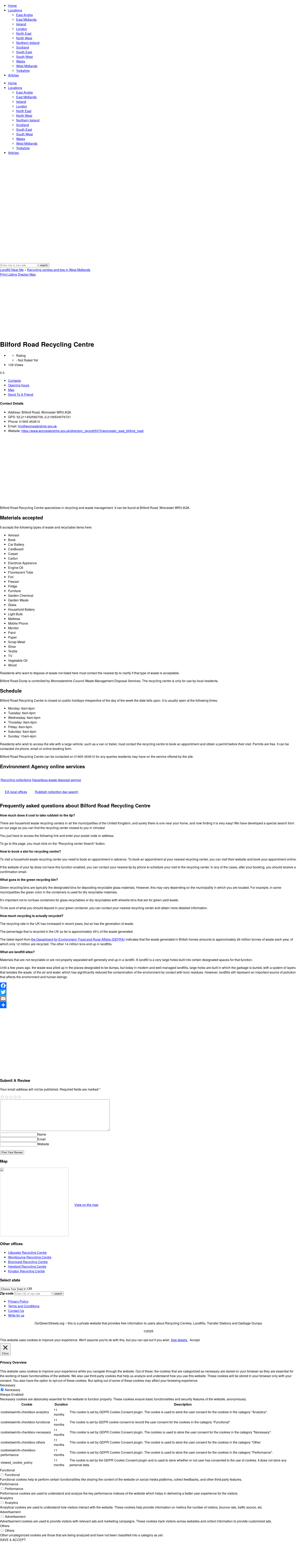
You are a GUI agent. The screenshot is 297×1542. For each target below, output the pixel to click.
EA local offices (16, 791)
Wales (20, 61)
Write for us (16, 1315)
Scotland (22, 47)
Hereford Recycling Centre (27, 1266)
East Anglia (24, 15)
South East (24, 52)
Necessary (12, 1389)
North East (23, 33)
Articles (13, 75)
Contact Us (16, 1310)
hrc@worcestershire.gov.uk (37, 426)
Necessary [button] (7, 1385)
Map (11, 389)
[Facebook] (148, 985)
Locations (15, 10)
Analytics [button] (6, 1498)
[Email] (148, 998)
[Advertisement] (148, 307)
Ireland (21, 24)
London (21, 28)
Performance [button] (9, 1484)
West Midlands (26, 66)
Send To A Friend (20, 394)
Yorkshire (23, 70)
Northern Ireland (27, 42)
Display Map (27, 274)
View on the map (86, 1204)
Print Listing (8, 274)
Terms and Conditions (23, 1306)
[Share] (148, 1005)
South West (24, 56)
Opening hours (18, 385)
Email (41, 1139)
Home (12, 5)
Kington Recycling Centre (26, 1271)
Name (41, 1134)
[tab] (152, 380)
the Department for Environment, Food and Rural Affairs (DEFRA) (78, 939)
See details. (179, 1340)
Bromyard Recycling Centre (28, 1261)
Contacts (14, 380)
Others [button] (4, 1525)
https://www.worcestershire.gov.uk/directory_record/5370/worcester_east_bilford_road (82, 430)
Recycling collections (16, 780)
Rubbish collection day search (56, 791)
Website (43, 1144)
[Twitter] (148, 992)
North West (24, 38)
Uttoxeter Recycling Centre (27, 1252)
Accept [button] (195, 1340)
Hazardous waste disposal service (56, 780)
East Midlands (26, 19)
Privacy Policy (18, 1301)
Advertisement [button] (10, 1512)
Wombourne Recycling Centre (29, 1257)
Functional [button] (7, 1470)
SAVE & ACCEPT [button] (13, 1539)
